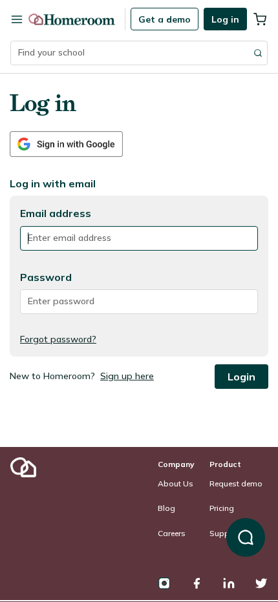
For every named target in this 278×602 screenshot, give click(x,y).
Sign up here (127, 376)
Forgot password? (58, 339)
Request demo (235, 483)
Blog (166, 508)
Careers (172, 533)
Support (224, 533)
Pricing (221, 508)
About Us (175, 483)
